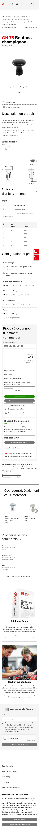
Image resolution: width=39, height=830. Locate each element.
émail (3, 714)
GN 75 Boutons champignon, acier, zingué (19, 268)
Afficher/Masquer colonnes (25, 213)
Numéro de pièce (9, 342)
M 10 (30, 295)
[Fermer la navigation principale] (36, 4)
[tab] (14, 92)
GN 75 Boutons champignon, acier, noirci (19, 274)
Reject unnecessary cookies (20, 825)
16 (7, 285)
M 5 (7, 295)
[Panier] (26, 4)
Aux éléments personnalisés (11, 475)
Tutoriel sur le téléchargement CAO (20, 453)
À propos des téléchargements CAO (20, 456)
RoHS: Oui (8, 374)
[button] (13, 4)
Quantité (17, 390)
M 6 (14, 295)
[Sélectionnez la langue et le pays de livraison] (17, 4)
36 (33, 285)
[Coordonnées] (36, 257)
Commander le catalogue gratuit (19, 636)
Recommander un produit (16, 413)
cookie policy (32, 814)
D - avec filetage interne (15, 314)
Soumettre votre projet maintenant (19, 697)
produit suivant (30, 27)
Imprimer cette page (13, 107)
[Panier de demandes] (21, 4)
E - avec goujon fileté (13, 317)
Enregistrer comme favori (16, 409)
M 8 (22, 295)
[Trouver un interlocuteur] (36, 251)
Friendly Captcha (31, 740)
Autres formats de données (13, 448)
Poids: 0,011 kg (9, 370)
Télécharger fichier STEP (21, 442)
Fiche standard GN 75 (13, 102)
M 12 (30, 304)
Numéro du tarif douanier (13, 378)
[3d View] (33, 161)
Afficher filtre (9, 216)
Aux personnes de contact (11, 477)
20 (13, 285)
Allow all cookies (19, 819)
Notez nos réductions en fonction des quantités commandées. (17, 383)
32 (26, 285)
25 (20, 285)
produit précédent (10, 27)
